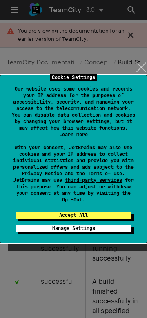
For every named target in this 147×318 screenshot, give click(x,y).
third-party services (93, 180)
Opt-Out (72, 200)
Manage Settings (73, 228)
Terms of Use (105, 173)
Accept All (73, 215)
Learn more (73, 134)
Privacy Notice (42, 173)
